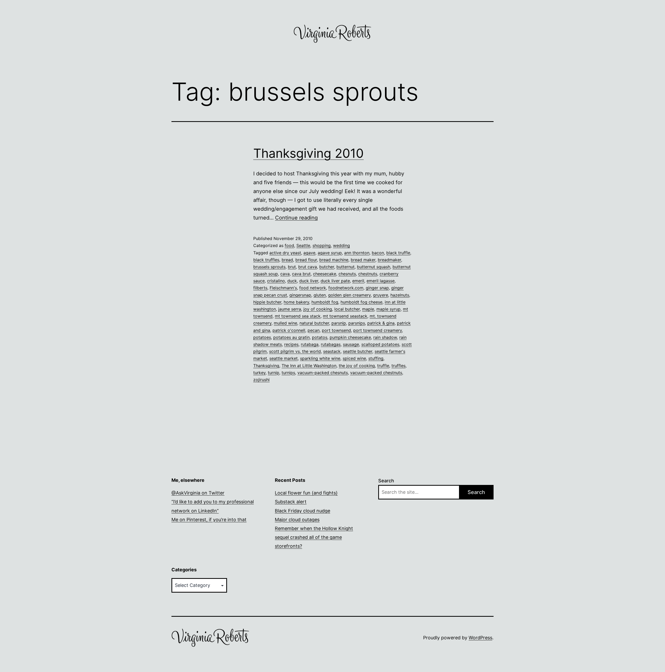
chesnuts (347, 273)
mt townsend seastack (345, 316)
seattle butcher (357, 351)
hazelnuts (399, 295)
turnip (273, 372)
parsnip (338, 323)
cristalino (276, 280)
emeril (358, 280)
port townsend (336, 330)
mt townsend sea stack (298, 316)
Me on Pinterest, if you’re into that (209, 519)
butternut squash (373, 266)
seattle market (283, 358)
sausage (351, 344)
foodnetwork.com (345, 287)
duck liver (308, 280)
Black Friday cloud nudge (302, 510)
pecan (314, 330)
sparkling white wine (320, 358)
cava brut (301, 273)
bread (287, 259)
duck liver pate (335, 280)
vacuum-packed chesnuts (322, 372)
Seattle (303, 245)
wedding (341, 245)
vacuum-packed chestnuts (376, 372)
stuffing (375, 358)
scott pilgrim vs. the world (295, 351)
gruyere (380, 295)
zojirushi (261, 379)
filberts (260, 287)
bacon (378, 252)
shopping (321, 245)
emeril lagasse (381, 280)
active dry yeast (285, 252)
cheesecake (324, 273)
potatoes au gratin (291, 337)
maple (368, 309)
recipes (291, 344)
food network (312, 287)
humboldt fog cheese (361, 302)
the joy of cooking (357, 365)
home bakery (296, 302)
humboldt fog (324, 302)
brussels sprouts (269, 266)
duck (292, 280)
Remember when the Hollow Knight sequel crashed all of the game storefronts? (314, 537)
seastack (332, 351)
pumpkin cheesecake (350, 337)
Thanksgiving (266, 365)
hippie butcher (267, 302)
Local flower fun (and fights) (306, 493)
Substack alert (291, 501)
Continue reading (296, 218)
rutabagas (331, 344)
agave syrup (330, 252)
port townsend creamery (377, 330)
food (289, 245)
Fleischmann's (283, 287)
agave (309, 252)
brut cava (307, 266)
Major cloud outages (297, 519)
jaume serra (289, 309)
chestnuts (367, 273)
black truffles (266, 259)
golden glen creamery (349, 295)
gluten (320, 295)
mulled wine (285, 323)
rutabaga (309, 344)
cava (285, 273)
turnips (288, 372)
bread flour (306, 259)
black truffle (398, 252)
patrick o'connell (288, 330)
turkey (259, 372)
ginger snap (377, 287)
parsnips (356, 323)
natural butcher (314, 323)
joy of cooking (317, 309)
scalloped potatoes (380, 344)
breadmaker (389, 259)
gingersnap (300, 295)
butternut (345, 266)
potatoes (262, 337)
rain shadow (385, 337)
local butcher (347, 309)
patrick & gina (381, 323)
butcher (326, 266)
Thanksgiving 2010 (308, 153)
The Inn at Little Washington (309, 365)
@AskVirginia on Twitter (197, 493)
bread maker (363, 259)
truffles (398, 365)
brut (292, 266)
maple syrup (388, 309)
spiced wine (354, 358)
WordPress (480, 637)
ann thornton (356, 252)
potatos (319, 337)
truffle (383, 365)
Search (386, 480)
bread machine (333, 259)
